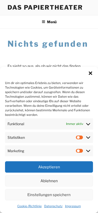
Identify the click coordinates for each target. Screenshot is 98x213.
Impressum (73, 206)
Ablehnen (49, 181)
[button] (90, 73)
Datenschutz (53, 206)
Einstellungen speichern (49, 195)
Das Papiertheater (45, 7)
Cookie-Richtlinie (29, 206)
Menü (52, 22)
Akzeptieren (49, 167)
